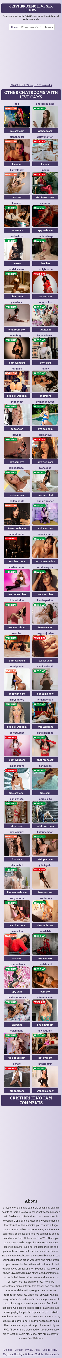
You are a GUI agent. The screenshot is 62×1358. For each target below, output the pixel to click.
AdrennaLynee (45, 997)
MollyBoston (45, 269)
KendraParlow (45, 600)
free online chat (17, 594)
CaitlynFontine (45, 732)
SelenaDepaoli (17, 468)
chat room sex (16, 329)
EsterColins (45, 302)
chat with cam (17, 693)
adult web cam (45, 826)
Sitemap (7, 1349)
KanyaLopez (17, 170)
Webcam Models (34, 1354)
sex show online (45, 561)
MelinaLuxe (17, 236)
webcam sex (45, 131)
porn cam (45, 362)
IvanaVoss (45, 468)
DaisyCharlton (45, 137)
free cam (45, 793)
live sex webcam (17, 395)
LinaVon (45, 170)
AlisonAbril (17, 865)
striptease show (45, 197)
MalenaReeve (16, 765)
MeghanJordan (45, 633)
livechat (17, 164)
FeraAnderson (45, 699)
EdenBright (16, 335)
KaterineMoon (45, 832)
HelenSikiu (17, 931)
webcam (17, 1024)
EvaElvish (45, 931)
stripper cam (45, 859)
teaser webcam (17, 528)
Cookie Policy (50, 1349)
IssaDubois (45, 898)
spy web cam (45, 462)
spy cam (17, 991)
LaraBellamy (45, 799)
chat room (17, 296)
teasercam (17, 230)
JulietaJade (45, 865)
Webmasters (52, 1354)
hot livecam (45, 1057)
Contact (19, 1349)
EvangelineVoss (45, 401)
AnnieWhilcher (45, 501)
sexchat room (17, 561)
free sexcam (45, 892)
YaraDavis (17, 302)
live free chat (45, 495)
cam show (17, 428)
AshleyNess (17, 799)
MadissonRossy (17, 997)
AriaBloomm (45, 1063)
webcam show (16, 627)
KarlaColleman (45, 335)
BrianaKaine (17, 600)
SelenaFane (16, 1030)
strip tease (17, 826)
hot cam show (45, 693)
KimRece (16, 203)
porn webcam (17, 362)
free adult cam (16, 1057)
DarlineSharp (45, 236)
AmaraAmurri (17, 832)
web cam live (45, 528)
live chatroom (17, 925)
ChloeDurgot (17, 732)
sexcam (16, 197)
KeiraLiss (17, 633)
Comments (43, 85)
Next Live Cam (21, 85)
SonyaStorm (17, 898)
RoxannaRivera (17, 964)
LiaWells (16, 434)
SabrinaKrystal (45, 567)
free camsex (45, 627)
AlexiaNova (45, 434)
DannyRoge (45, 765)
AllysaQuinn (45, 1030)
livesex (45, 164)
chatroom (45, 395)
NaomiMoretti (45, 534)
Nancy (45, 368)
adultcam (45, 329)
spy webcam (45, 230)
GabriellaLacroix (17, 269)
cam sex (45, 991)
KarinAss (17, 368)
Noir (16, 103)
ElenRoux (45, 203)
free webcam (45, 726)
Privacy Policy (32, 1349)
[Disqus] (31, 1151)
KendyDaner (17, 666)
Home (14, 27)
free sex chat (16, 793)
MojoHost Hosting (12, 1354)
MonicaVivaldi (45, 666)
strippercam (17, 1090)
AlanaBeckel (17, 137)
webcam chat (45, 594)
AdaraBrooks (16, 534)
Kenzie (17, 1063)
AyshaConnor (17, 567)
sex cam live (17, 462)
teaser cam (45, 296)
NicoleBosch (45, 964)
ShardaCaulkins (45, 103)
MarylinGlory (16, 699)
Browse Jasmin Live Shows (36, 27)
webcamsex (45, 958)
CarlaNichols (17, 501)
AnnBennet (17, 401)
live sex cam (17, 131)
